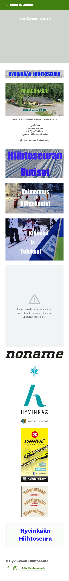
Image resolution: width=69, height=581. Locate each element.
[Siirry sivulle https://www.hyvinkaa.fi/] (34, 399)
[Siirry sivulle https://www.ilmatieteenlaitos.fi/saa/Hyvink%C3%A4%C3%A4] (34, 421)
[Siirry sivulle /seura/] (34, 74)
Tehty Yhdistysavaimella (33, 568)
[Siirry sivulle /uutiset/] (34, 163)
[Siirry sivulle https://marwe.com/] (34, 455)
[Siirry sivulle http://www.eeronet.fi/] (34, 501)
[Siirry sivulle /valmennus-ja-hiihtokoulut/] (34, 198)
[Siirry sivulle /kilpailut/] (34, 239)
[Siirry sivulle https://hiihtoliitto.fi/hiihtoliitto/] (34, 371)
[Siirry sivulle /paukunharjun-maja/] (34, 99)
